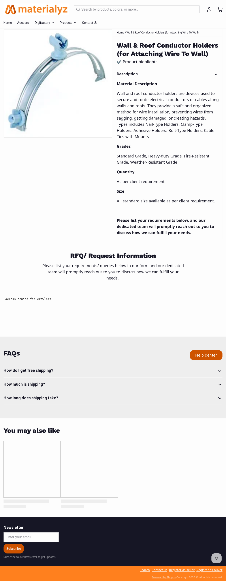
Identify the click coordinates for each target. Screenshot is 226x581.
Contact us (159, 570)
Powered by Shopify (164, 577)
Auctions (23, 22)
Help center (206, 355)
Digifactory (42, 22)
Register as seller (182, 570)
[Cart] (218, 9)
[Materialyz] (36, 9)
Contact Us (89, 22)
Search (145, 570)
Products (66, 22)
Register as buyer (209, 570)
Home (8, 22)
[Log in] (207, 9)
